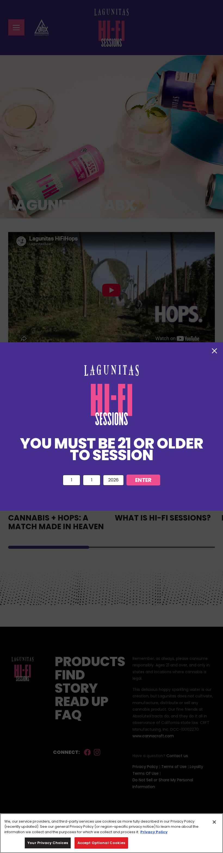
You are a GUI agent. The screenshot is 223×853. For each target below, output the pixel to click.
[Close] (214, 822)
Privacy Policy (154, 832)
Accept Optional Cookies (101, 842)
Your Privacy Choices (47, 842)
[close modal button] (214, 350)
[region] (111, 833)
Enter (143, 480)
